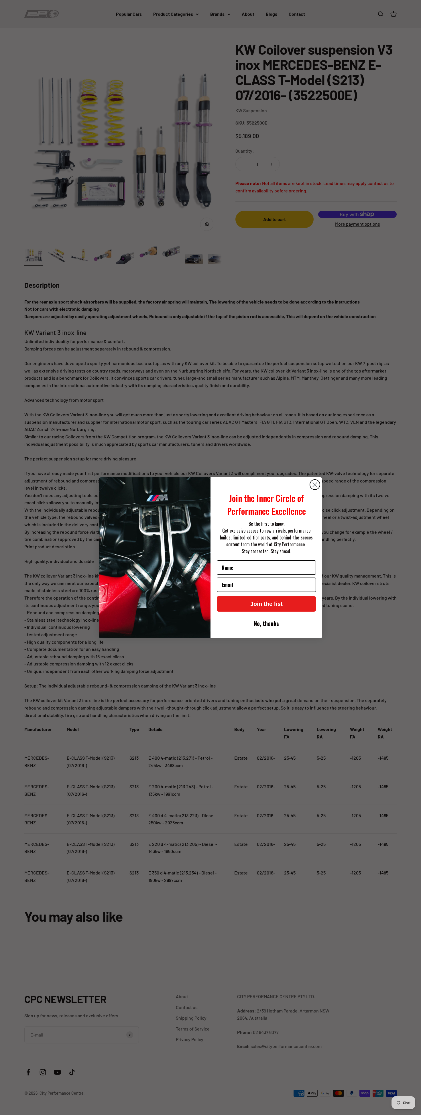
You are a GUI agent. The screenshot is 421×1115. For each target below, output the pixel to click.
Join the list (266, 604)
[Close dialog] (315, 485)
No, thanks (266, 623)
